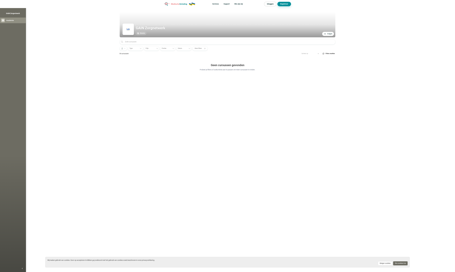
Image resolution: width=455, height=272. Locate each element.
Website (142, 33)
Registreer (284, 4)
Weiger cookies (385, 263)
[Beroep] (123, 48)
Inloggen (270, 4)
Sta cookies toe (400, 263)
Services (215, 4)
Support (227, 4)
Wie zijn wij (238, 4)
